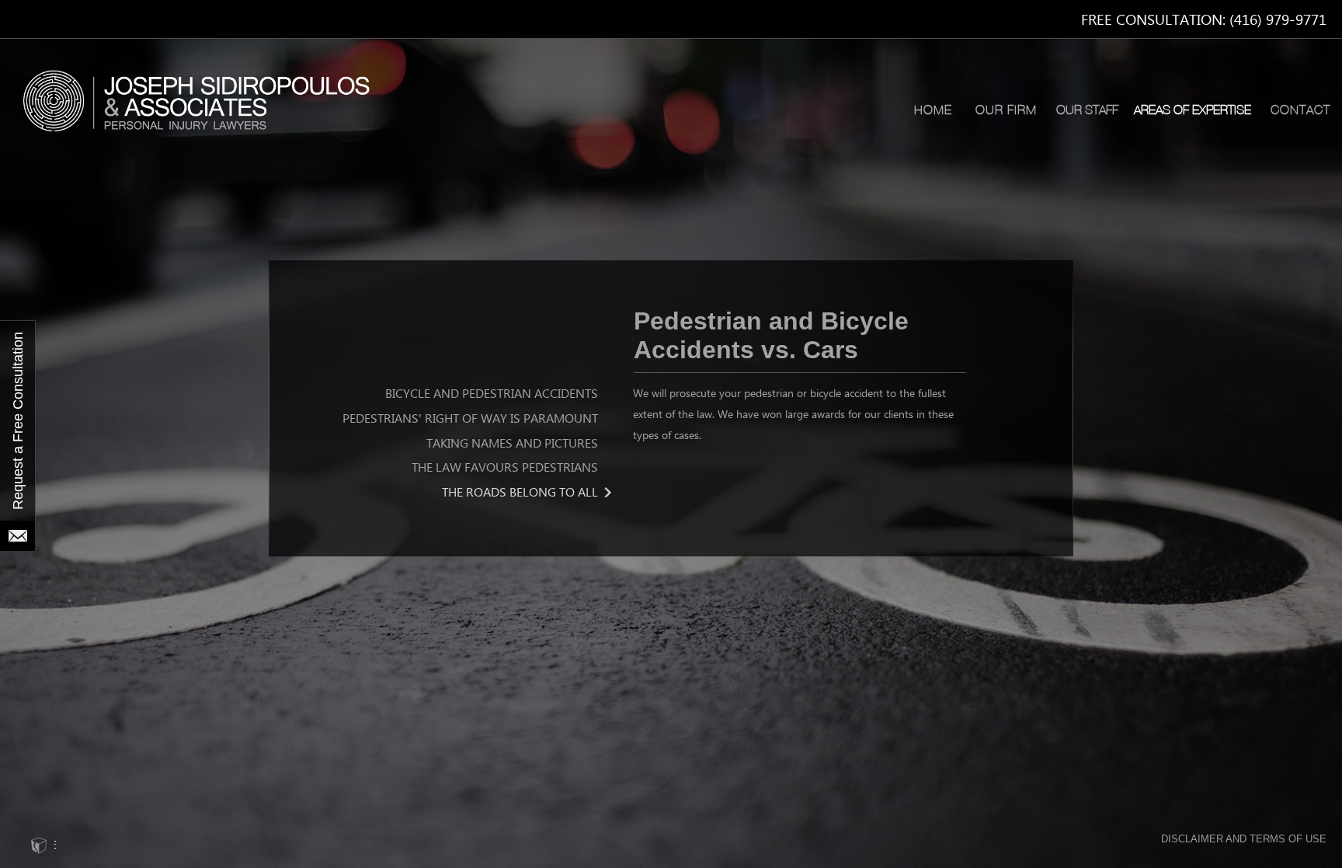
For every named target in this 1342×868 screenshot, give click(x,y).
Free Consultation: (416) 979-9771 (1203, 21)
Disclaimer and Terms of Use (1243, 839)
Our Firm (1006, 110)
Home (933, 110)
